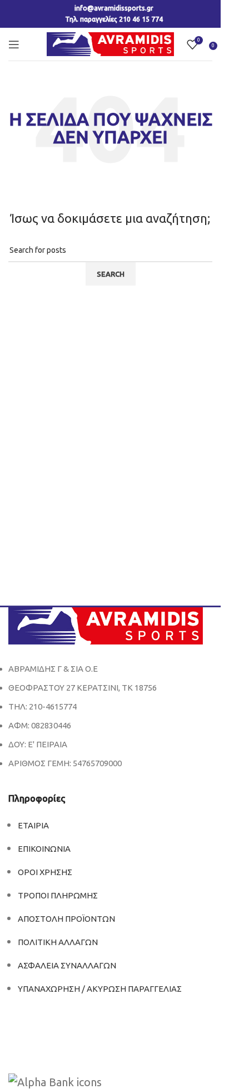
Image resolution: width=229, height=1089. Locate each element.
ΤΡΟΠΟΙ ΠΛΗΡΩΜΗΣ (58, 895)
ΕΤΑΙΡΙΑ (33, 825)
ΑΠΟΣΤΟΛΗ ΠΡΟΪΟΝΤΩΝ (66, 918)
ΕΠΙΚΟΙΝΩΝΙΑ (44, 848)
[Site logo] (111, 43)
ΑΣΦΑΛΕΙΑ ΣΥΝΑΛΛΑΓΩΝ (67, 965)
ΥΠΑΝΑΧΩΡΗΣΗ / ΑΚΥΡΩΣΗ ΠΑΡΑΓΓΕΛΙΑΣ (100, 988)
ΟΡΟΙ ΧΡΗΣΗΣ (45, 872)
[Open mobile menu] (14, 44)
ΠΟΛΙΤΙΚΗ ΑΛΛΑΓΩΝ (58, 942)
